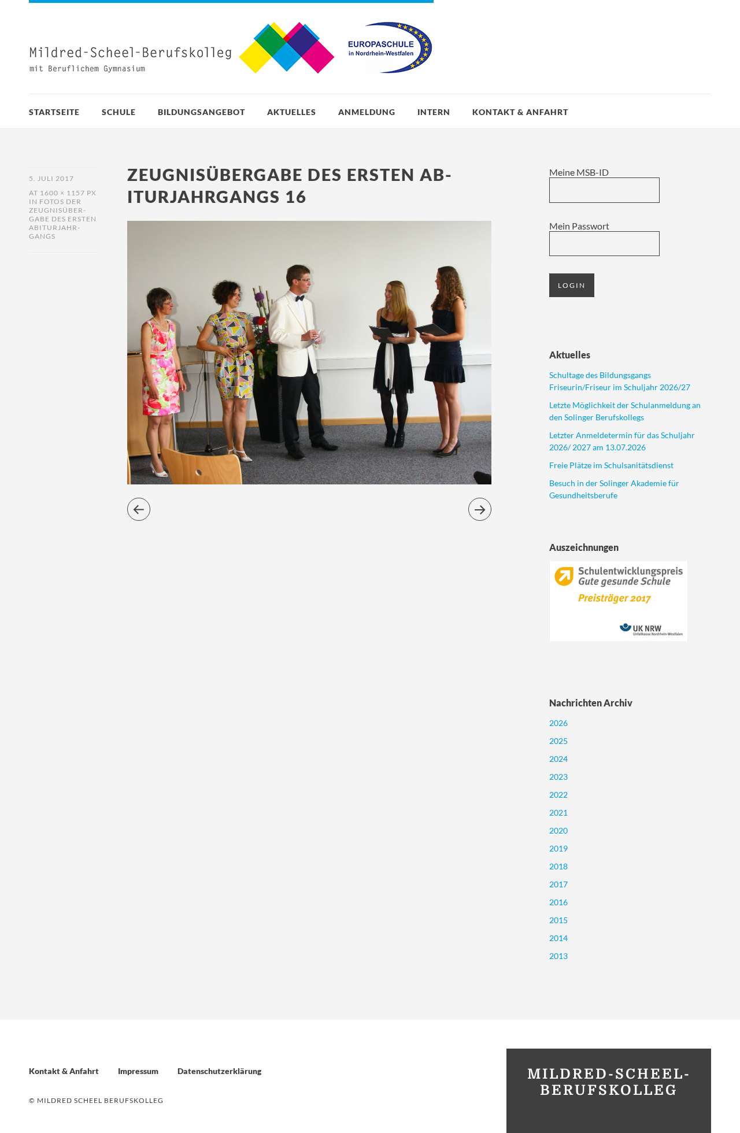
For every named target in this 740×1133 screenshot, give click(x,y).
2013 (558, 956)
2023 (558, 777)
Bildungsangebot (201, 112)
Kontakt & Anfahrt (520, 112)
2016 (558, 902)
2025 (558, 741)
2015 (558, 920)
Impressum (138, 1071)
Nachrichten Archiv (590, 702)
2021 (558, 812)
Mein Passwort (579, 225)
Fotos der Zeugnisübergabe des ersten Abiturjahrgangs (63, 218)
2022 (558, 794)
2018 (558, 866)
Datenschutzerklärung (219, 1071)
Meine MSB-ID (579, 171)
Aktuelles (291, 112)
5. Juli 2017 (51, 178)
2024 (558, 759)
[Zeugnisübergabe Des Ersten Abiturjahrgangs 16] (309, 480)
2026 (558, 723)
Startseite (54, 112)
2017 (558, 884)
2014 (558, 938)
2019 (558, 848)
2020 (558, 830)
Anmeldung (366, 112)
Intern (433, 112)
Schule (119, 112)
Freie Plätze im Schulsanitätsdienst (611, 465)
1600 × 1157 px (68, 192)
